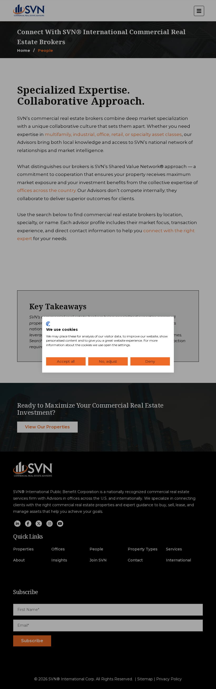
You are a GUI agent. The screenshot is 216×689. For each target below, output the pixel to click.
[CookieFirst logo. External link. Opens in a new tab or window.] (48, 324)
